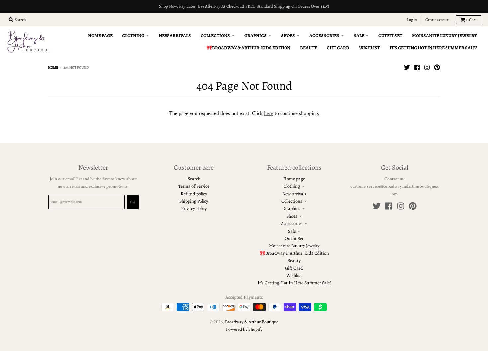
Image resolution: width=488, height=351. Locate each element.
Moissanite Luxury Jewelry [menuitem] (444, 36)
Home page (294, 179)
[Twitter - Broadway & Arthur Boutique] (407, 67)
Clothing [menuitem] (133, 36)
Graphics (292, 208)
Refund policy (194, 194)
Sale (292, 231)
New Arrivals (294, 194)
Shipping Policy (193, 201)
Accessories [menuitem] (324, 36)
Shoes (291, 216)
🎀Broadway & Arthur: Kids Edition (294, 253)
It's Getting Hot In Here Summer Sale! (294, 283)
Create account (437, 19)
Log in (412, 19)
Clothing (292, 186)
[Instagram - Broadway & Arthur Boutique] (427, 67)
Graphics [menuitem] (255, 36)
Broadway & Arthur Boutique (251, 322)
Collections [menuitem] (215, 36)
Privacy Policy (194, 208)
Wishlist (294, 275)
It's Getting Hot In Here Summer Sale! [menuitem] (433, 48)
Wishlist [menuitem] (369, 48)
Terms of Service (193, 186)
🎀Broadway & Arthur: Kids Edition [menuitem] (248, 48)
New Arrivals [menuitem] (175, 36)
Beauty (294, 260)
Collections (291, 201)
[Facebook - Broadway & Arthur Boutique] (417, 67)
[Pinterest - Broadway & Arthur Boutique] (437, 67)
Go (132, 201)
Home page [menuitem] (100, 36)
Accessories (292, 223)
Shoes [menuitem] (288, 36)
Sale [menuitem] (359, 36)
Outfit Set (294, 238)
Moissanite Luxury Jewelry (294, 246)
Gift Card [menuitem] (338, 48)
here (268, 113)
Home (53, 67)
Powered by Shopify (244, 329)
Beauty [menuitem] (308, 48)
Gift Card (294, 268)
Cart (471, 19)
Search (194, 179)
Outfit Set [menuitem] (390, 36)
